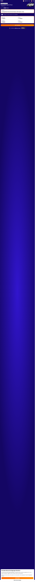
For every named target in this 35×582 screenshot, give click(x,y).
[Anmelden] (29, 1)
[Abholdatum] (9, 17)
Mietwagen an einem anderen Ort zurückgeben (10, 14)
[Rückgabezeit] (26, 21)
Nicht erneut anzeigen (17, 580)
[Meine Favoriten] (27, 1)
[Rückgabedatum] (9, 21)
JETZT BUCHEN (17, 25)
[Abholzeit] (26, 17)
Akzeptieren (17, 578)
